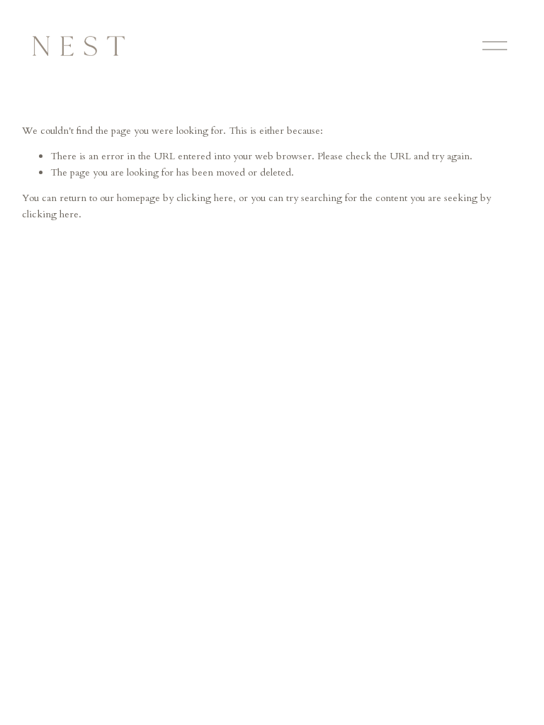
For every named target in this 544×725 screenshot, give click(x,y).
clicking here (204, 198)
